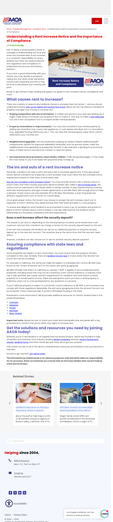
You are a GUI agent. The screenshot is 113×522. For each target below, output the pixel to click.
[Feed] (24, 492)
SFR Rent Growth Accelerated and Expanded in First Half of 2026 (76, 409)
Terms (8, 514)
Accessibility (20, 503)
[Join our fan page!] (10, 492)
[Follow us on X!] (15, 492)
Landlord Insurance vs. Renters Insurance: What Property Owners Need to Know (32, 409)
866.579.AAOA (21, 460)
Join (97, 21)
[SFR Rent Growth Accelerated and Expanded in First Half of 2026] (77, 393)
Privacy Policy (20, 514)
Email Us (18, 473)
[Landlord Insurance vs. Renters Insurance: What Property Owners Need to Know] (33, 393)
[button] (10, 403)
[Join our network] (19, 492)
